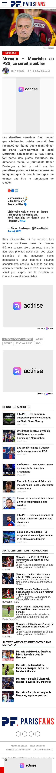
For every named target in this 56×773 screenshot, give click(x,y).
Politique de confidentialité (18, 749)
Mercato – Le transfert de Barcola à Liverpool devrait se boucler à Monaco (32, 668)
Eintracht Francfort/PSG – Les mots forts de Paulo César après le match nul (35, 485)
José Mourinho (24, 343)
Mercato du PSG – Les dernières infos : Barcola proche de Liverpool (33, 654)
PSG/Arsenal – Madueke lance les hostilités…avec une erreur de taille (33, 609)
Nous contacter (37, 745)
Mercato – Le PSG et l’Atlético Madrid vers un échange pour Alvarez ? (32, 560)
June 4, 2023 (14, 231)
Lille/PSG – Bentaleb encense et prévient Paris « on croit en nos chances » (35, 518)
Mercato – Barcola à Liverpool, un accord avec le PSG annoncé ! (33, 680)
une (38, 343)
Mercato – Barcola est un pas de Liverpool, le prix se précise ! (33, 694)
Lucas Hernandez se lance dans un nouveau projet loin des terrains (35, 502)
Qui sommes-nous (43, 749)
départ (8, 343)
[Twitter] (24, 734)
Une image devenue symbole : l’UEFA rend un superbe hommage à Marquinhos (34, 434)
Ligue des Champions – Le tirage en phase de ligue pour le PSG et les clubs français (35, 535)
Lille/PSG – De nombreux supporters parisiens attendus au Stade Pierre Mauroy (34, 417)
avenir (39, 339)
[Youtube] (31, 734)
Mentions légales (19, 745)
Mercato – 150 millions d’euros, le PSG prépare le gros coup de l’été (34, 627)
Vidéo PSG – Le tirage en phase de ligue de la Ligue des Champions (35, 468)
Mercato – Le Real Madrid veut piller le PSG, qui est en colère (33, 575)
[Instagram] (37, 734)
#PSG (22, 220)
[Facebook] (18, 734)
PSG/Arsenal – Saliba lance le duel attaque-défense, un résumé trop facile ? (34, 592)
